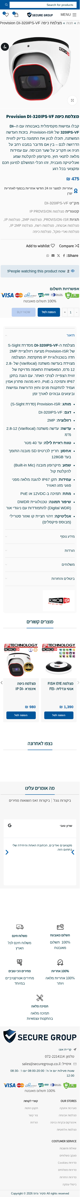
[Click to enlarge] (72, 100)
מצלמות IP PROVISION (47, 211)
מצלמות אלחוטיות (66, 1129)
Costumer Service (64, 1141)
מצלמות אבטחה (67, 225)
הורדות (34, 1122)
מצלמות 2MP (32, 219)
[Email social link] (53, 256)
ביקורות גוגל (62, 800)
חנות (69, 22)
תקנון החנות (31, 1108)
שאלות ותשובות (68, 1148)
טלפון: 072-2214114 (59, 1056)
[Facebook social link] (63, 256)
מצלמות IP (12, 219)
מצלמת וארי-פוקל (66, 231)
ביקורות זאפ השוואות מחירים (29, 800)
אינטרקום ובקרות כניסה (63, 1122)
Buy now (23, 312)
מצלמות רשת (44, 225)
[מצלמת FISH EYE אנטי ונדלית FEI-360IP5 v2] (59, 660)
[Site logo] (40, 14)
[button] (59, 715)
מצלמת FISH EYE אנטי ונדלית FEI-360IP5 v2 (60, 688)
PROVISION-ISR (56, 219)
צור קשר (33, 1115)
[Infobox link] (60, 937)
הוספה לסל (49, 312)
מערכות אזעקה (68, 1108)
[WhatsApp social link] (47, 256)
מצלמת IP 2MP (21, 225)
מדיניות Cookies (67, 1162)
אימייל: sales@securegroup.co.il (46, 1063)
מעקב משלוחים (68, 1155)
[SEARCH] (6, 4)
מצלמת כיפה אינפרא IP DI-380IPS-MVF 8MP (22, 688)
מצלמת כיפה (42, 231)
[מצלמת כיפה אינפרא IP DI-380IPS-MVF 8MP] (21, 660)
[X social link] (58, 256)
